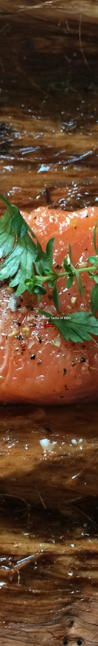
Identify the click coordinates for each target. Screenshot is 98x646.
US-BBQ (49, 2)
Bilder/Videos (54, 7)
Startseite (22, 7)
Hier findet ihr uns (29, 7)
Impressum (76, 7)
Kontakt (70, 7)
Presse (66, 7)
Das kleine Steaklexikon (38, 7)
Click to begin (49, 327)
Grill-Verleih (47, 7)
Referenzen (60, 7)
